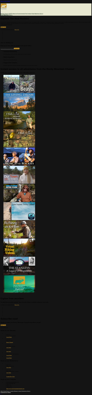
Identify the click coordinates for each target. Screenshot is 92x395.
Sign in (41, 13)
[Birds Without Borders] (19, 147)
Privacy (8, 391)
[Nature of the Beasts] (19, 92)
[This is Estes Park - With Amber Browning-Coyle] (19, 201)
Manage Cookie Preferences (20, 391)
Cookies (12, 391)
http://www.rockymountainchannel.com (15, 388)
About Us (14, 13)
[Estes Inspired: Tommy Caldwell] (19, 219)
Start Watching (36, 13)
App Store (8, 347)
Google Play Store (10, 376)
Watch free (3, 27)
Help (2, 391)
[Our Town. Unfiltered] (19, 183)
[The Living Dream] (19, 110)
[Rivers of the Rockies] (19, 128)
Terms (4, 391)
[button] (1, 12)
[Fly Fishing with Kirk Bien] (19, 238)
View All (17, 29)
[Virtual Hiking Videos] (19, 256)
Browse (3, 13)
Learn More (9, 337)
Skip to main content (5, 1)
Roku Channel (9, 342)
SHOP (10, 13)
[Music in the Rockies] (19, 165)
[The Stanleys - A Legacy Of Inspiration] (19, 274)
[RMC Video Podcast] (19, 292)
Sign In (10, 15)
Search (7, 13)
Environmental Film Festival (24, 13)
